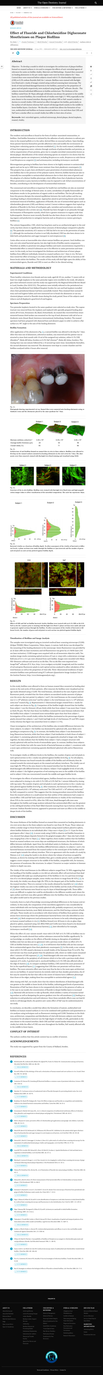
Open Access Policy (8, 1324)
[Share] (91, 94)
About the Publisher (8, 1313)
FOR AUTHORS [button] (80, 8)
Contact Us (63, 1370)
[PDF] (17, 53)
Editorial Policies (48, 1316)
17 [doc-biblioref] (39, 944)
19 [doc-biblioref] (38, 955)
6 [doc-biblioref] (11, 230)
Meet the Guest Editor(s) (9, 1319)
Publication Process (48, 1334)
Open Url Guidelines (8, 1327)
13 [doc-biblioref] (80, 878)
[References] (91, 82)
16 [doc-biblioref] (30, 929)
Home (19, 8)
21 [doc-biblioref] (74, 977)
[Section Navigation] (1, 66)
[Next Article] (91, 53)
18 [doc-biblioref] (41, 944)
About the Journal (7, 1311)
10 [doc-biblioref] (31, 833)
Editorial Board (7, 1316)
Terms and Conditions (43, 1370)
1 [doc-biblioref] (54, 146)
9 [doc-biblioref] (64, 830)
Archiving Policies (28, 1311)
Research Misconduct (69, 1335)
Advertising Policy (89, 1329)
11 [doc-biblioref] (38, 838)
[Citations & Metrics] (91, 74)
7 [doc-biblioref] (11, 233)
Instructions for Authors (29, 1334)
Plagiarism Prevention (69, 1323)
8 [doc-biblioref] (64, 236)
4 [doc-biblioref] (40, 209)
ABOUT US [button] (26, 8)
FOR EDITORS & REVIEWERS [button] (61, 8)
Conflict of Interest (68, 1316)
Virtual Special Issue (48, 1328)
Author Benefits (27, 1316)
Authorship (26, 1324)
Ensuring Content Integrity (50, 1318)
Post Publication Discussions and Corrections (67, 1328)
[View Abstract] (13, 53)
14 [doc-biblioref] (19, 918)
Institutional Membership (30, 1331)
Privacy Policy (54, 1370)
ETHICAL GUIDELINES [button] (41, 8)
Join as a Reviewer (89, 1316)
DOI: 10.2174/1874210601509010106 (71, 49)
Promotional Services (89, 1334)
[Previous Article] (87, 53)
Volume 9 (18, 12)
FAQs (4, 1321)
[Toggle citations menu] (21, 1067)
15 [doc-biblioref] (50, 926)
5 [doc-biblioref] (18, 220)
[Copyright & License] (91, 78)
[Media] (91, 86)
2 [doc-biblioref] (35, 160)
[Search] (95, 2)
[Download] (91, 70)
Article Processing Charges (30, 1313)
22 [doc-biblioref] (74, 995)
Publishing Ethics (68, 1333)
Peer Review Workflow (49, 1331)
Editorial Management (49, 1313)
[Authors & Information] (91, 66)
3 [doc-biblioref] (80, 167)
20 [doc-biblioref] (41, 955)
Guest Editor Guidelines (49, 1326)
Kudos (85, 1332)
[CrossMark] (16, 23)
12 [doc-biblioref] (23, 855)
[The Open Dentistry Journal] (51, 1357)
